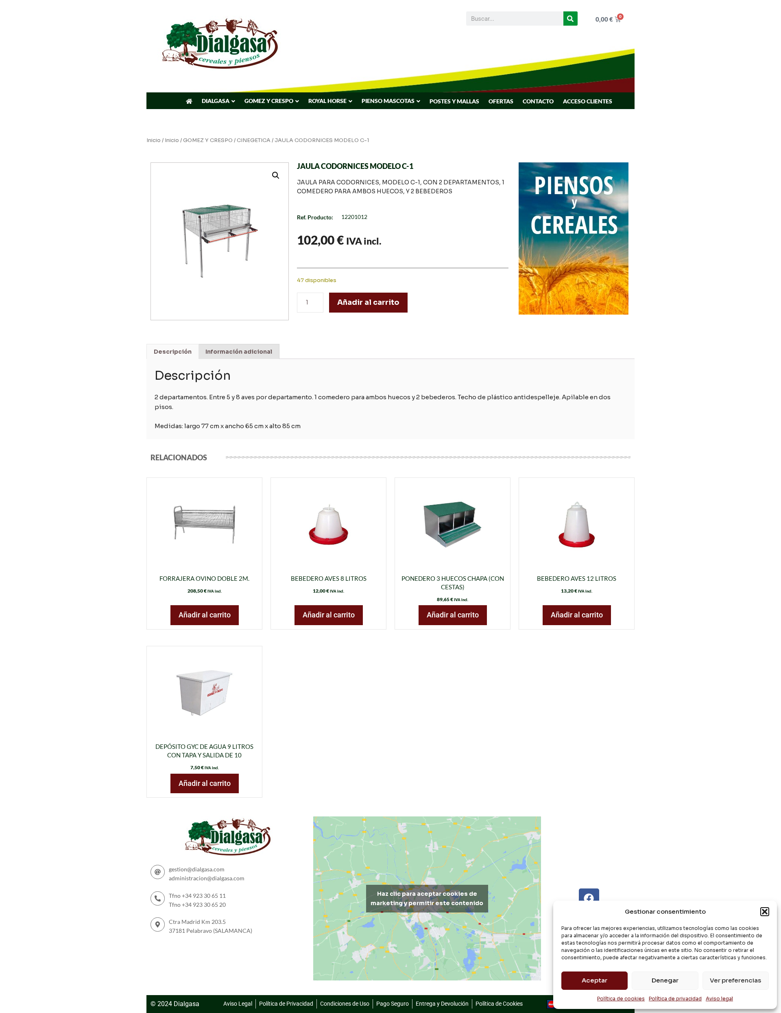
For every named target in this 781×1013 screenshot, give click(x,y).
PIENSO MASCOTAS (388, 100)
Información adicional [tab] (238, 351)
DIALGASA (215, 100)
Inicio (153, 140)
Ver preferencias (735, 980)
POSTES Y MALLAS (454, 101)
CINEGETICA (254, 140)
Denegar (665, 980)
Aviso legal (719, 998)
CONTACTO (538, 101)
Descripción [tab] (173, 351)
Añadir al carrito (368, 302)
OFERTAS (501, 101)
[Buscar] (570, 18)
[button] (765, 912)
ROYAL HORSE (327, 100)
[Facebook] (589, 898)
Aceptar (594, 980)
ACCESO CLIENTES (587, 101)
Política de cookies (621, 998)
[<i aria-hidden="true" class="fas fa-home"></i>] (189, 101)
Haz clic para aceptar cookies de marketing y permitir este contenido (427, 898)
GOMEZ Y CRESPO (268, 100)
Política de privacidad (675, 998)
